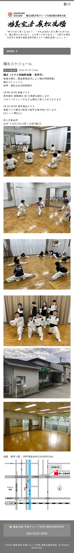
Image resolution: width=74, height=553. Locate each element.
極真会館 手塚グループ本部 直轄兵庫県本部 (35, 545)
